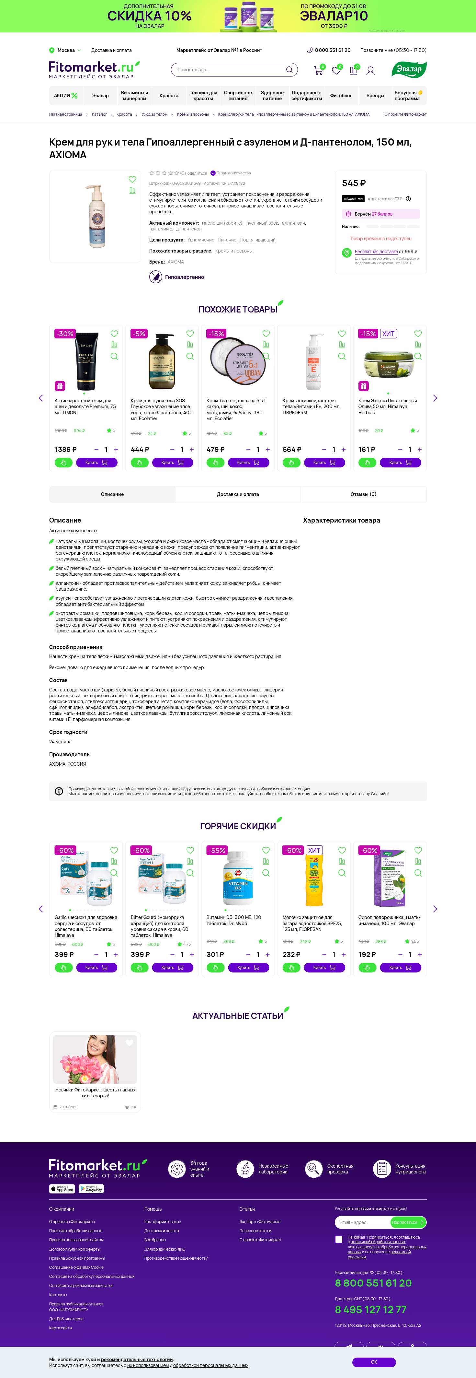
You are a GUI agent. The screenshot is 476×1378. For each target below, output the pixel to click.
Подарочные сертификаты (306, 95)
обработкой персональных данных (210, 1365)
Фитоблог (341, 95)
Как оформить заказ (162, 1221)
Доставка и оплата (111, 50)
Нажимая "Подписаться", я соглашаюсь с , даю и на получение (387, 1247)
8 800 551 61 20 (333, 50)
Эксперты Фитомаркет (260, 1221)
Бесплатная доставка (376, 251)
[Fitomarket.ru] (94, 69)
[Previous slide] (41, 909)
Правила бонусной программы (77, 1258)
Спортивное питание (238, 95)
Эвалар (100, 95)
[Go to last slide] (41, 398)
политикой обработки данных (378, 1241)
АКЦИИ (62, 95)
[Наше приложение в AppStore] (62, 1189)
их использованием (148, 1365)
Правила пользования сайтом (76, 1240)
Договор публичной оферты (74, 1249)
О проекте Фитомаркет (406, 114)
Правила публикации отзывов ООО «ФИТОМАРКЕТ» (76, 1307)
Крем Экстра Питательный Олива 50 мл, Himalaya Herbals (387, 406)
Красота (169, 95)
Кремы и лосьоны (234, 251)
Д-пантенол (189, 229)
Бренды (375, 95)
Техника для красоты (203, 95)
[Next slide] (435, 398)
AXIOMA (176, 262)
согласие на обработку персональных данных (387, 1249)
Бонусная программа (407, 95)
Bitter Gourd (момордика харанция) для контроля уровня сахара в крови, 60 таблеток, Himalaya (159, 926)
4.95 (415, 941)
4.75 (187, 944)
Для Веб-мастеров (66, 1319)
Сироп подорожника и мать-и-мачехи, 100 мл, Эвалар (389, 920)
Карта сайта (60, 1328)
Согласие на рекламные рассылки (81, 1285)
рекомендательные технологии (137, 1359)
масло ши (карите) (222, 223)
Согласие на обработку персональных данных (91, 1276)
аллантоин (293, 223)
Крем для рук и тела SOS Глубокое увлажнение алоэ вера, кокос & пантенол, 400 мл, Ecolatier (162, 409)
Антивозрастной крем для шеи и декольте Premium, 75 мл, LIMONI (85, 406)
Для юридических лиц (164, 1249)
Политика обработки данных (75, 1230)
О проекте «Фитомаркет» (72, 1221)
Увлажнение (200, 240)
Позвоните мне (393, 50)
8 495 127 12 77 (371, 1309)
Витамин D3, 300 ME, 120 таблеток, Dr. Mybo (234, 920)
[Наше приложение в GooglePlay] (91, 1189)
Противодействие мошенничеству (176, 1258)
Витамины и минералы (134, 95)
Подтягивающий (258, 240)
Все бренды (155, 1240)
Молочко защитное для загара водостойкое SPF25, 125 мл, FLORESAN (312, 923)
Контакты (58, 1295)
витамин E (161, 229)
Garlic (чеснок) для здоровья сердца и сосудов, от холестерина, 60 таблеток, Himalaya (86, 926)
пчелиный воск (262, 223)
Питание (227, 240)
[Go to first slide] (435, 909)
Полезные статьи (255, 1230)
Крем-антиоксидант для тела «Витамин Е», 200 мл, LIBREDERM (312, 406)
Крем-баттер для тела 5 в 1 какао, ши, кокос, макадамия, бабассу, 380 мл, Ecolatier (236, 409)
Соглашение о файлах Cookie (76, 1267)
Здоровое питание (272, 95)
